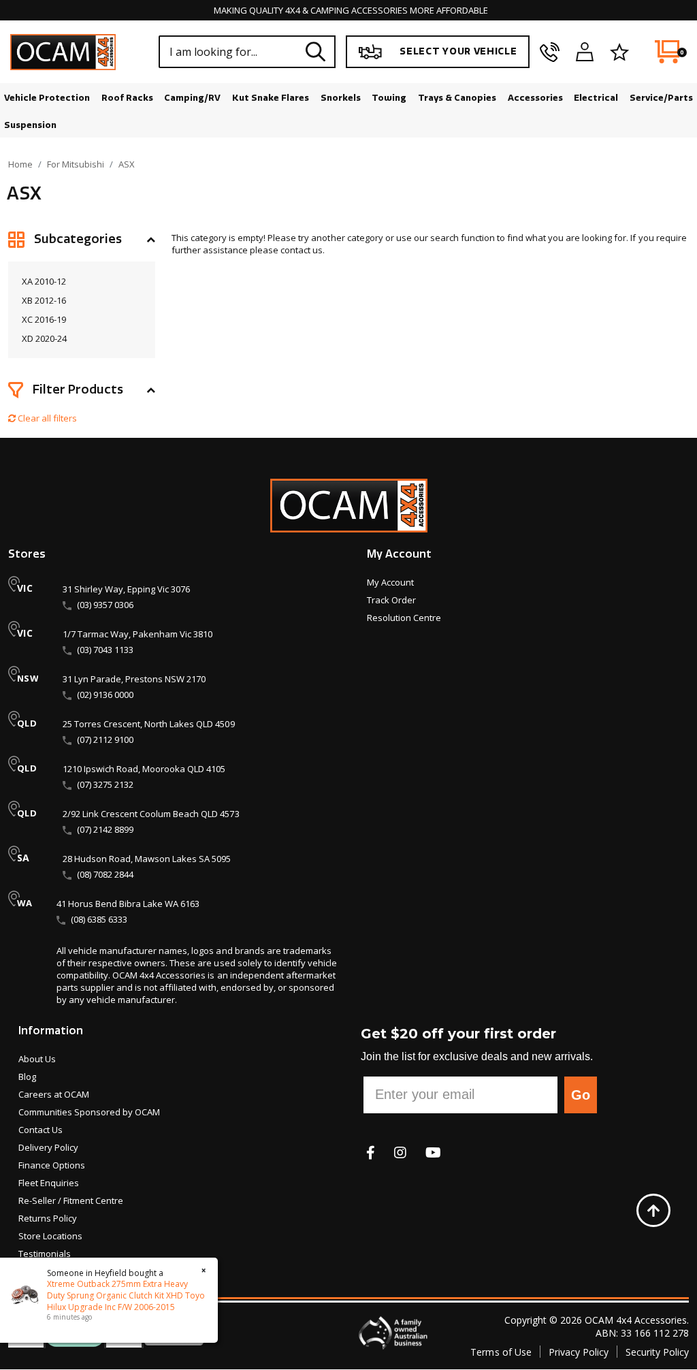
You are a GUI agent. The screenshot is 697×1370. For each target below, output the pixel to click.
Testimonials (44, 1253)
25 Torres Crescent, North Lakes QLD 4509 (149, 724)
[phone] (550, 51)
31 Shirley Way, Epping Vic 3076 (126, 589)
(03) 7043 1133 (105, 649)
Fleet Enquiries (48, 1183)
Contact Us (40, 1130)
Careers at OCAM (53, 1094)
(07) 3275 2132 (105, 784)
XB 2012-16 (44, 300)
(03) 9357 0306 (105, 605)
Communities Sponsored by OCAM (89, 1112)
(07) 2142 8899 (105, 829)
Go (580, 1094)
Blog (27, 1076)
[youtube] (433, 1152)
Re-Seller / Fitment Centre (70, 1200)
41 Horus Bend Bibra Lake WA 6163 (127, 903)
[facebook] (370, 1152)
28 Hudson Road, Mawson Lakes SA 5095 (147, 859)
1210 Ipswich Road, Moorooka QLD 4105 (144, 769)
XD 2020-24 (44, 338)
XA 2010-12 (44, 281)
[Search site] (316, 51)
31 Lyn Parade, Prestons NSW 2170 (134, 679)
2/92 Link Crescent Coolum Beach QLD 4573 (151, 814)
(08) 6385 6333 (99, 919)
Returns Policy (47, 1218)
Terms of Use (500, 1351)
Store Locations (50, 1236)
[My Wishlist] (619, 51)
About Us (37, 1059)
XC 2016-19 (44, 319)
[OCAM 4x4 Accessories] (63, 52)
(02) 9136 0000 (105, 694)
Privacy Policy (579, 1351)
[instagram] (400, 1152)
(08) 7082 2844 (105, 874)
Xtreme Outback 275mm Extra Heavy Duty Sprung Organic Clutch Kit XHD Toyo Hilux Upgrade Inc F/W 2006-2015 (126, 1295)
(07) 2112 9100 (105, 739)
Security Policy (657, 1351)
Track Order (391, 600)
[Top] (653, 1210)
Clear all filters (46, 418)
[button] (81, 240)
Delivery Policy (48, 1147)
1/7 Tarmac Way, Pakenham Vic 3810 (137, 634)
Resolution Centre (404, 617)
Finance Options (51, 1165)
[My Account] (585, 51)
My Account (390, 582)
